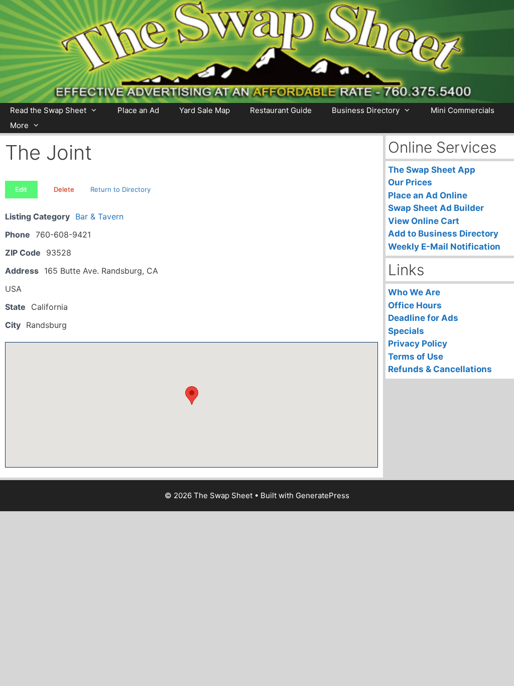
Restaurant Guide (281, 110)
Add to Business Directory (443, 233)
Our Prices (410, 182)
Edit (21, 189)
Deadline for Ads (423, 318)
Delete (64, 189)
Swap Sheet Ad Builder (436, 208)
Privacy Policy (417, 343)
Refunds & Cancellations (440, 369)
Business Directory (366, 110)
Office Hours (415, 305)
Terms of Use (415, 357)
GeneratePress (322, 495)
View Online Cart (423, 221)
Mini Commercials (462, 110)
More (19, 125)
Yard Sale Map (204, 110)
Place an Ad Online (427, 195)
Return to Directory (120, 189)
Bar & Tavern (99, 216)
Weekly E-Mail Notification (444, 247)
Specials (406, 331)
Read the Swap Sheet (48, 110)
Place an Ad (138, 110)
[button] (191, 395)
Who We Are (414, 292)
